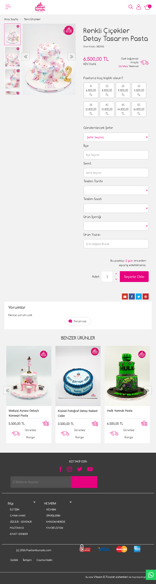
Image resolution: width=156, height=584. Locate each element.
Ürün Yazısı (91, 235)
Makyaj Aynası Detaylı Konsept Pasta (24, 412)
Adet (95, 277)
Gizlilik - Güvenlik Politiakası (21, 524)
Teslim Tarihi (93, 181)
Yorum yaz (80, 321)
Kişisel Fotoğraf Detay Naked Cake (78, 413)
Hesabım (51, 509)
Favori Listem (54, 527)
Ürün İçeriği (92, 217)
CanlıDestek (151, 575)
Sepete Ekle (134, 276)
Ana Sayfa (11, 19)
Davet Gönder (19, 533)
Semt (87, 163)
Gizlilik (14, 560)
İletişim (14, 509)
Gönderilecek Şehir (98, 128)
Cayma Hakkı (17, 515)
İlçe (86, 146)
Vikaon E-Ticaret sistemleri (111, 577)
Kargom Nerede (55, 521)
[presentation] (26, 56)
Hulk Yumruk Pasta (119, 410)
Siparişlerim (53, 515)
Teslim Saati (92, 199)
